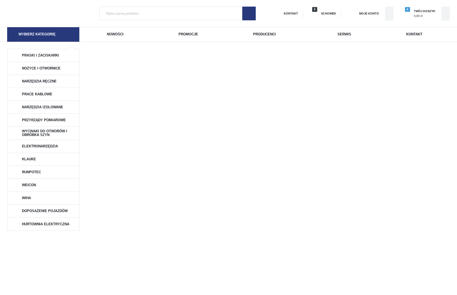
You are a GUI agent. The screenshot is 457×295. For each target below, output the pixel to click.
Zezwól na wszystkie (229, 212)
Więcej (162, 137)
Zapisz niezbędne (228, 196)
